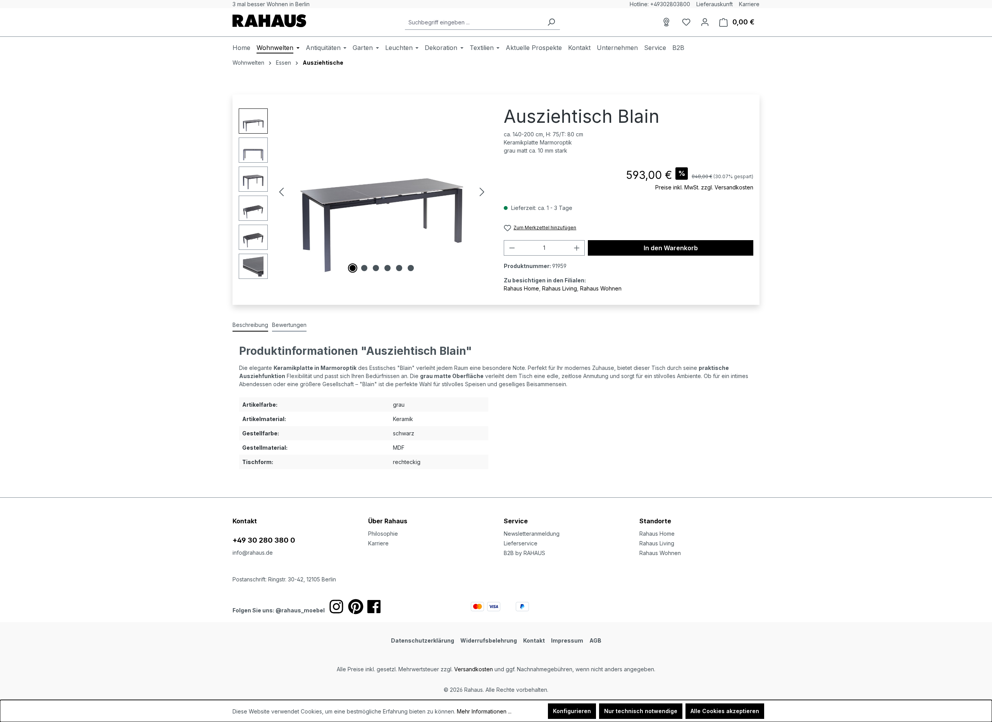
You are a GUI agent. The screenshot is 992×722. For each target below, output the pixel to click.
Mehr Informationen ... (484, 711)
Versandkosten (473, 669)
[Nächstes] (482, 192)
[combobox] (473, 22)
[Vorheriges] (281, 192)
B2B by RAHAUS (524, 553)
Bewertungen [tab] (289, 324)
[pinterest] (355, 606)
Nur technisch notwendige (640, 711)
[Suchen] (551, 22)
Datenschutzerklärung (422, 640)
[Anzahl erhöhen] (577, 248)
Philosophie (383, 533)
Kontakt (534, 640)
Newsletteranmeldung (532, 533)
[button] (699, 513)
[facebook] (374, 606)
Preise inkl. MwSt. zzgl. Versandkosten (704, 187)
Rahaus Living (559, 288)
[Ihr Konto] (705, 22)
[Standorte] (667, 22)
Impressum (567, 640)
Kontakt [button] (244, 521)
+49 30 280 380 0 (263, 540)
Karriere (749, 4)
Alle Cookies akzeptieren (725, 711)
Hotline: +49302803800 (660, 4)
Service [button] (516, 521)
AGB (595, 640)
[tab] (250, 325)
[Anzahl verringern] (512, 248)
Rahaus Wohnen (601, 288)
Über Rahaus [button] (387, 521)
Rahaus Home (521, 288)
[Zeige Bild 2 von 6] (364, 268)
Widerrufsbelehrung (488, 640)
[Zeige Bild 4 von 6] (387, 268)
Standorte (655, 521)
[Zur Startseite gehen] (269, 20)
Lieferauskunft (714, 4)
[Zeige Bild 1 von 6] (353, 268)
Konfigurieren (572, 711)
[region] (363, 193)
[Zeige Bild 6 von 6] (411, 268)
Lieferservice (520, 543)
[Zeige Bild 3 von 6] (376, 268)
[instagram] (336, 606)
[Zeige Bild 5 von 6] (399, 268)
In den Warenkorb (671, 248)
